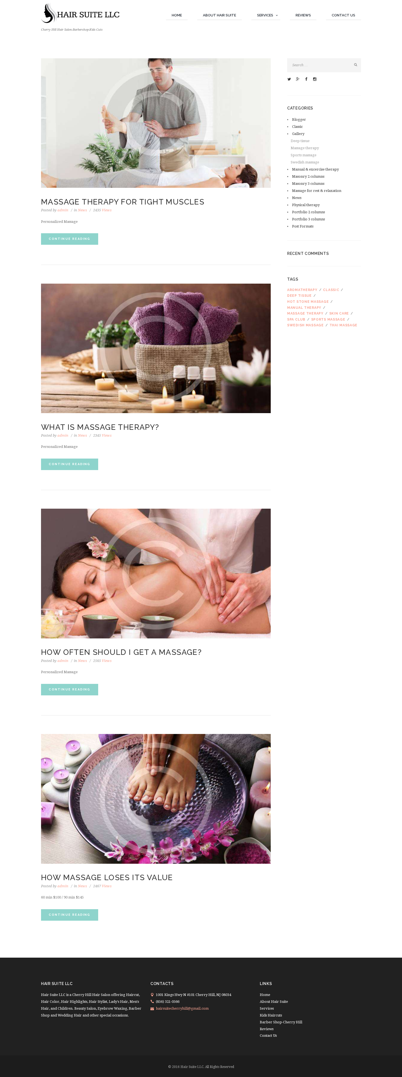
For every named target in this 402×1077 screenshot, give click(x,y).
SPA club (296, 319)
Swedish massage (305, 162)
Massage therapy (305, 148)
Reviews (303, 15)
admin (62, 210)
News (82, 210)
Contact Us (343, 15)
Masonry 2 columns (308, 176)
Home (177, 15)
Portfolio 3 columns (308, 219)
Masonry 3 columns (308, 184)
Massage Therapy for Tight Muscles (122, 201)
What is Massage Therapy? (100, 427)
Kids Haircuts (271, 1015)
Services (265, 15)
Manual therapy (304, 308)
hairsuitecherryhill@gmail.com (182, 1008)
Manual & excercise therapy (315, 169)
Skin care (339, 313)
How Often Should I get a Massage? (121, 652)
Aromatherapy (302, 290)
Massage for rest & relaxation (316, 191)
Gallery (298, 134)
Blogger (299, 119)
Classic (297, 127)
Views (102, 210)
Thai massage (344, 325)
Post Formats (302, 226)
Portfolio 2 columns (308, 212)
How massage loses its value (107, 877)
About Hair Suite (219, 15)
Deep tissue (300, 141)
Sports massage (303, 155)
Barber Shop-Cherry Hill (281, 1022)
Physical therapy (306, 205)
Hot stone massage (308, 302)
